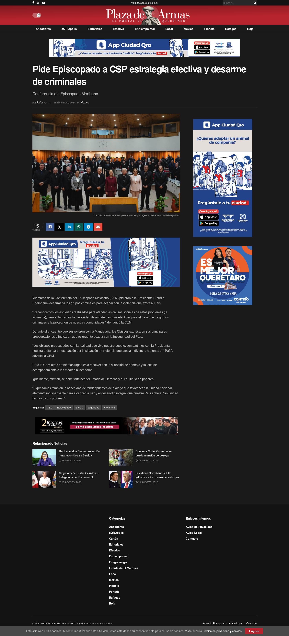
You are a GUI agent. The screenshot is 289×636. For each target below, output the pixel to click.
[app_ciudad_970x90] (144, 47)
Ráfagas (230, 29)
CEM (50, 407)
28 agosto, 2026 (71, 460)
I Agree (254, 631)
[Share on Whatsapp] (79, 227)
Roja (250, 29)
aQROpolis (69, 29)
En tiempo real (145, 29)
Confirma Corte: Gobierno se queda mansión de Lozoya (154, 453)
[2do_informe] (106, 425)
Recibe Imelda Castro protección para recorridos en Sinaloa (79, 453)
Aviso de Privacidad (199, 527)
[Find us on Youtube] (43, 3)
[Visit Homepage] (149, 15)
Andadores (43, 29)
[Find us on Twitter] (38, 3)
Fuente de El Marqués (123, 568)
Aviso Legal (194, 533)
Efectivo (118, 29)
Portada (114, 592)
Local (169, 29)
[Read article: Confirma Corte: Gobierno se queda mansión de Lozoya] (121, 457)
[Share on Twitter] (59, 227)
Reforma (41, 102)
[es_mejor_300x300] (222, 275)
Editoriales (94, 29)
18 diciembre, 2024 (64, 102)
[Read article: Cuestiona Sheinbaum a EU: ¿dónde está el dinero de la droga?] (121, 479)
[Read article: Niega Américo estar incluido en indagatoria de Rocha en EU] (44, 479)
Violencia (109, 407)
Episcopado (64, 407)
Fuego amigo (118, 562)
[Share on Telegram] (88, 227)
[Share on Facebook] (50, 227)
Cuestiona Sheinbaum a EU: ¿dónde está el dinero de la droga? (157, 475)
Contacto (192, 538)
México (188, 29)
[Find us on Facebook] (33, 3)
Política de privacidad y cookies (222, 631)
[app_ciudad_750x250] (106, 262)
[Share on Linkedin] (69, 227)
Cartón (113, 538)
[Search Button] (254, 3)
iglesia (79, 407)
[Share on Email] (98, 227)
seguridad (93, 407)
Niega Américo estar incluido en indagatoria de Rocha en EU (78, 475)
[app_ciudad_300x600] (222, 177)
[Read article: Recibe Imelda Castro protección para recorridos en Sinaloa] (44, 457)
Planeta (209, 29)
